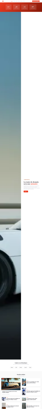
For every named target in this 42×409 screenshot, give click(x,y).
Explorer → (26, 191)
